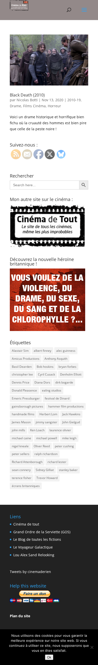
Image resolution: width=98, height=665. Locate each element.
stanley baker (68, 470)
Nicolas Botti (27, 100)
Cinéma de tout (26, 524)
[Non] (91, 647)
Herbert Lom (48, 414)
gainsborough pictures (27, 406)
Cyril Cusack (46, 374)
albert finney (42, 350)
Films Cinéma (34, 106)
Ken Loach (37, 430)
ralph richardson (46, 454)
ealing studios (51, 390)
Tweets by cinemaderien (30, 571)
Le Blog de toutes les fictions (37, 539)
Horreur (54, 106)
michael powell (46, 438)
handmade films (23, 414)
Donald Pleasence (24, 390)
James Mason (21, 422)
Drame (15, 106)
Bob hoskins (45, 366)
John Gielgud (71, 422)
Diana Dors (42, 382)
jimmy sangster (46, 422)
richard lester (56, 462)
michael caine (21, 438)
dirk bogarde (64, 382)
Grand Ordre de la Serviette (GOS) (41, 532)
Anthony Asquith (55, 358)
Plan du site (20, 616)
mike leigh (69, 438)
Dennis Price (20, 382)
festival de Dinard (57, 398)
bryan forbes (67, 366)
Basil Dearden (22, 366)
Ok (49, 657)
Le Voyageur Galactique (33, 547)
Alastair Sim (20, 350)
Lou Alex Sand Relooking (33, 554)
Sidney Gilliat (45, 470)
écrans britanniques (26, 486)
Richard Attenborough (27, 462)
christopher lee (22, 374)
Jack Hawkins (71, 414)
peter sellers (20, 454)
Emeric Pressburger (26, 398)
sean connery (21, 470)
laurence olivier (60, 430)
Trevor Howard (47, 478)
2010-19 (74, 100)
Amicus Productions (25, 358)
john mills (18, 430)
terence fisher (21, 478)
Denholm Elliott (70, 374)
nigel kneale (20, 446)
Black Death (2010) (27, 95)
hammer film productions (66, 406)
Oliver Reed (42, 446)
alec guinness (65, 350)
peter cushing (64, 446)
